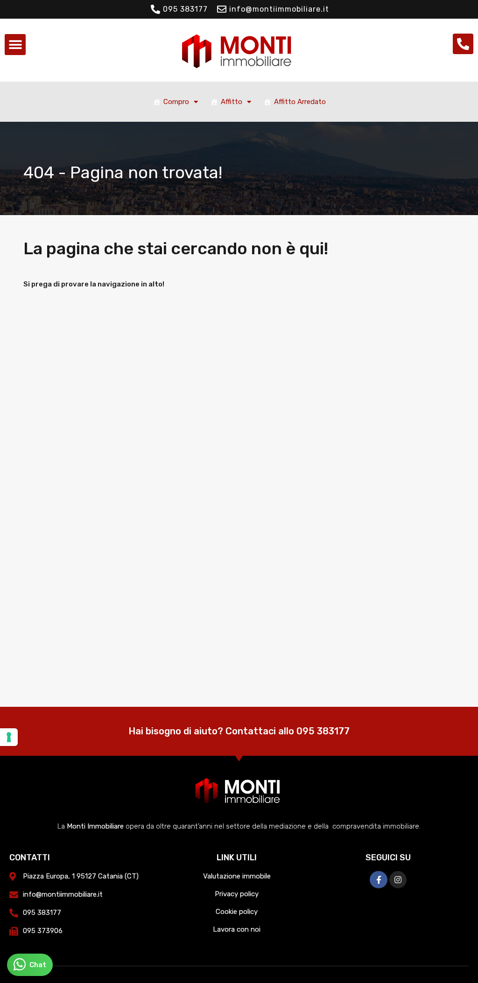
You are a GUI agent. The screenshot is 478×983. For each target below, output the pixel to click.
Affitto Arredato (300, 102)
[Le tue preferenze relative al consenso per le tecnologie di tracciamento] (9, 737)
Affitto (231, 102)
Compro (176, 102)
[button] (15, 44)
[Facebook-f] (378, 879)
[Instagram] (398, 879)
